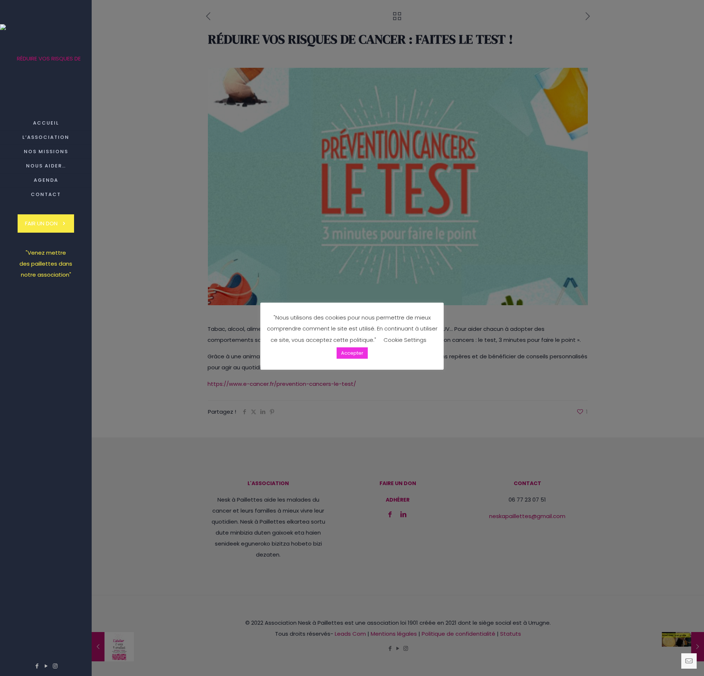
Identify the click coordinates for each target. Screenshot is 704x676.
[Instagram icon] (55, 666)
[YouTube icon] (46, 666)
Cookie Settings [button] (405, 340)
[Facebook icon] (37, 666)
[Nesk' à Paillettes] (46, 58)
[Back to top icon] (668, 661)
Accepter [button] (352, 353)
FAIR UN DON (41, 223)
